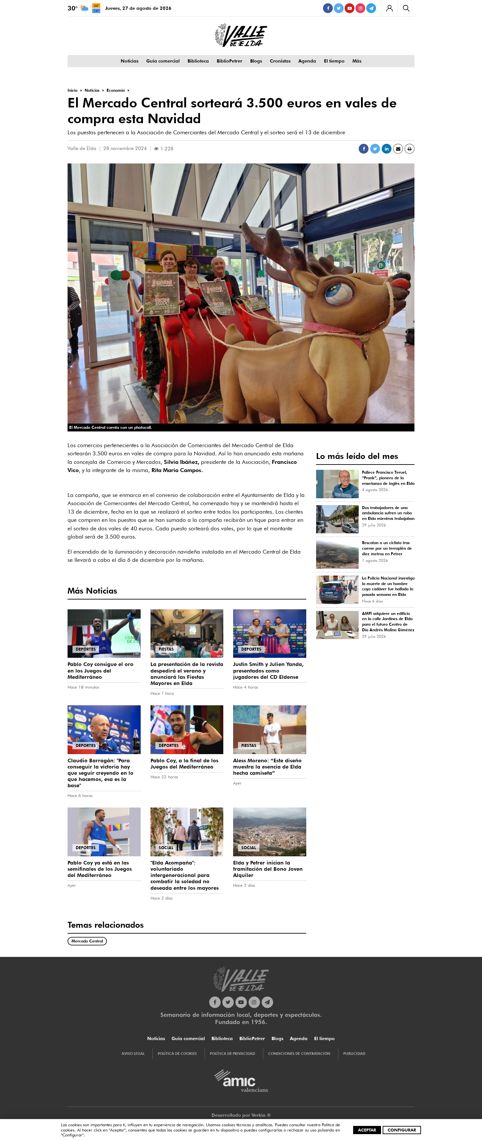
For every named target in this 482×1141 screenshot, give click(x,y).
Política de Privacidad (232, 1053)
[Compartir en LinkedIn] (387, 149)
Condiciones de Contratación (299, 1053)
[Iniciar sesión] (389, 8)
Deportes (86, 649)
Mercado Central (87, 941)
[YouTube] (349, 8)
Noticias (129, 61)
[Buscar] (406, 8)
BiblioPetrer (229, 61)
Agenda (307, 61)
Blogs (256, 61)
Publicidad (354, 1053)
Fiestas (166, 649)
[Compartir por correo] (398, 149)
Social (166, 847)
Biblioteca (198, 61)
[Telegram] (371, 8)
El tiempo (334, 61)
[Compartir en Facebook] (364, 149)
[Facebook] (328, 8)
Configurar (402, 1129)
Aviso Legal (133, 1053)
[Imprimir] (409, 149)
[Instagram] (360, 8)
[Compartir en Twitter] (375, 149)
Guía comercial (163, 61)
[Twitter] (339, 8)
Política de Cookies (177, 1053)
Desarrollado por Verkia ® (241, 1115)
